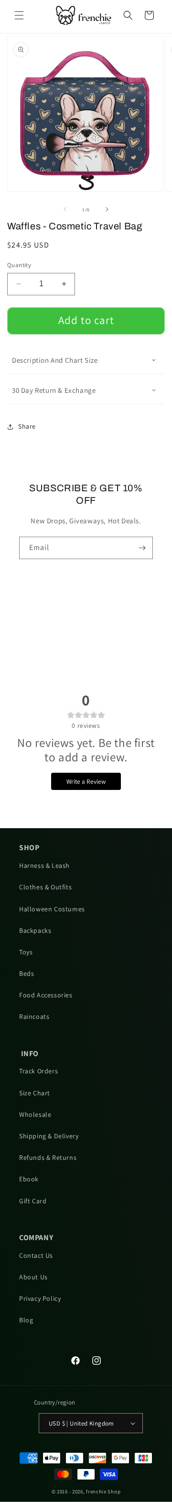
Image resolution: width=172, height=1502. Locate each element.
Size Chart (34, 1093)
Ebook (29, 1179)
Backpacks (35, 930)
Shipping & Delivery (48, 1136)
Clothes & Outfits (45, 887)
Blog (26, 1320)
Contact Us (36, 1255)
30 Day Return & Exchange (54, 390)
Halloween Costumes (52, 909)
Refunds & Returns (47, 1157)
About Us (33, 1277)
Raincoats (34, 1016)
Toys (25, 952)
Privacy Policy (40, 1298)
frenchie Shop (103, 1491)
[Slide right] (107, 209)
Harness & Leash (44, 865)
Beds (26, 973)
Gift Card (32, 1201)
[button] (19, 15)
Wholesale (35, 1114)
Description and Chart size (55, 360)
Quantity (19, 265)
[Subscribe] (141, 548)
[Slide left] (64, 209)
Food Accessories (46, 995)
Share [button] (27, 426)
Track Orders (38, 1071)
